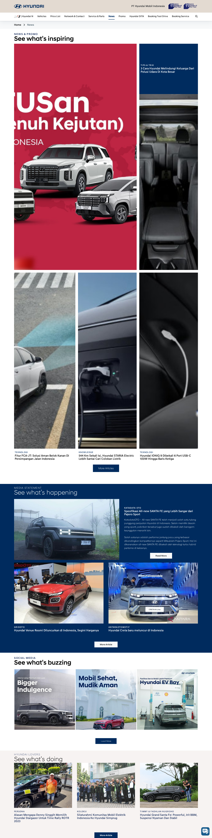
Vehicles (41, 16)
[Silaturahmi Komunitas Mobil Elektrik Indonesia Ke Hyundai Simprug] (106, 785)
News (111, 16)
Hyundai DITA (137, 16)
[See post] (65, 719)
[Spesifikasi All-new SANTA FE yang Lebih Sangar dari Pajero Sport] (66, 529)
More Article (106, 644)
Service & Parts (96, 16)
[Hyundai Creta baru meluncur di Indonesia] (153, 593)
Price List (55, 16)
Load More (106, 741)
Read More (161, 555)
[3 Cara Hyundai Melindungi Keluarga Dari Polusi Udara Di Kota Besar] (168, 182)
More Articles (106, 468)
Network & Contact (74, 16)
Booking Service (180, 16)
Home (17, 24)
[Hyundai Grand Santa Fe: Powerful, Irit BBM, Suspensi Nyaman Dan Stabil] (169, 785)
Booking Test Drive (158, 16)
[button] (196, 16)
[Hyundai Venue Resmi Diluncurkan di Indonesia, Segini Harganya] (59, 593)
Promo (122, 16)
